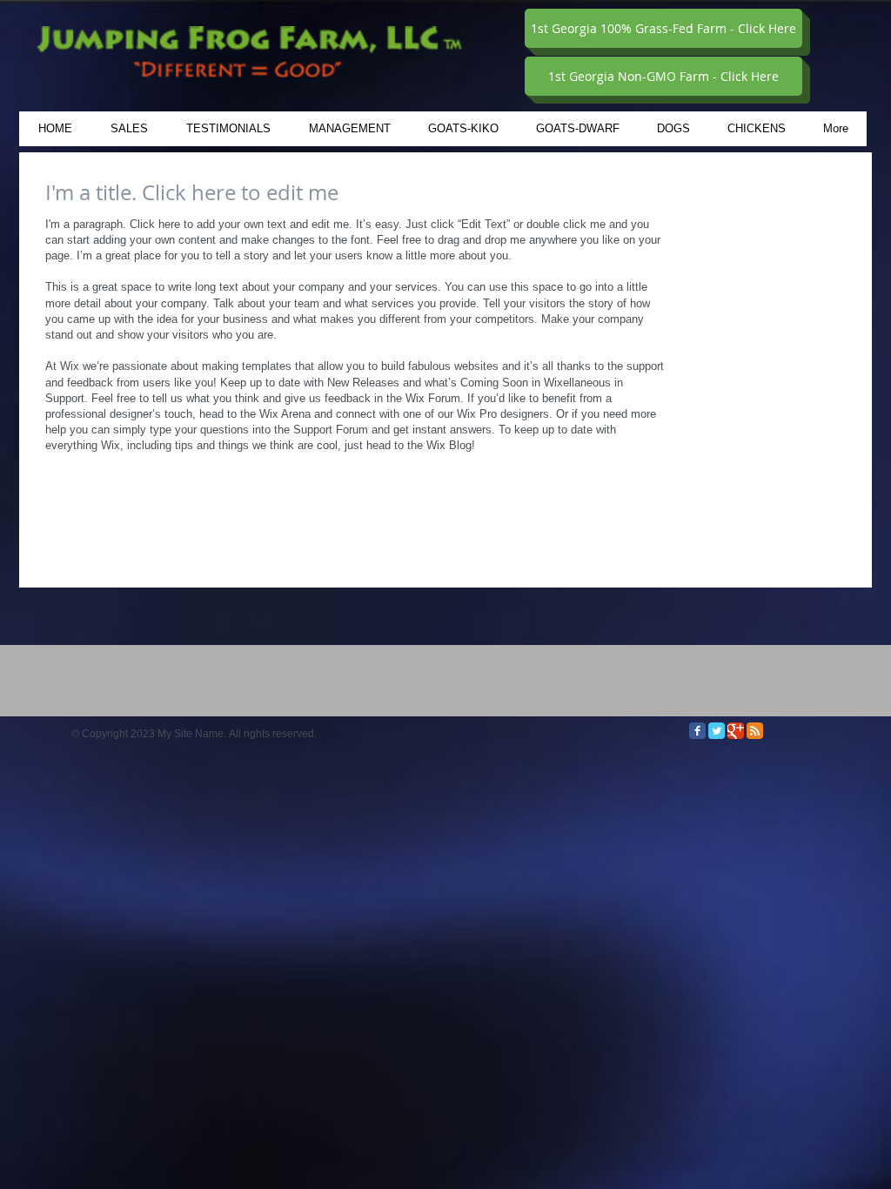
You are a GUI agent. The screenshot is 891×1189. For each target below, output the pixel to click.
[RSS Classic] (755, 730)
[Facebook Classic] (697, 730)
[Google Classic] (735, 730)
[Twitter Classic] (716, 730)
